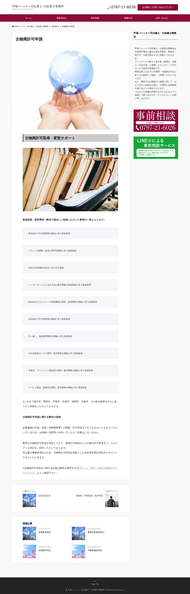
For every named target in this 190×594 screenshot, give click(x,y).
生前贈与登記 (44, 550)
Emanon (121, 590)
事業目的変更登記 (96, 532)
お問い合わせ (161, 18)
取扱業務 (95, 18)
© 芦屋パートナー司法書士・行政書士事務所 (84, 590)
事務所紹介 (62, 18)
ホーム (28, 18)
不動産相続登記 (95, 550)
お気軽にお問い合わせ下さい (157, 7)
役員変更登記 (44, 532)
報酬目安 (128, 18)
